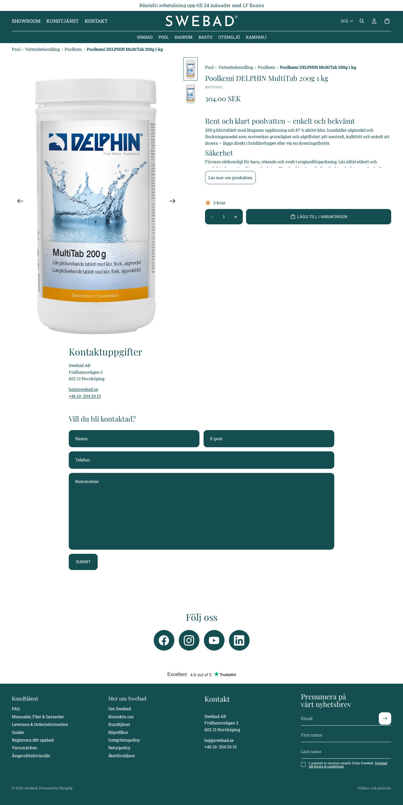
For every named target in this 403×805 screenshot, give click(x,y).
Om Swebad (119, 709)
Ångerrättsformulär (31, 755)
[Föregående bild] (18, 201)
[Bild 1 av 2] (190, 69)
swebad (30, 788)
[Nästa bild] (174, 201)
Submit (83, 561)
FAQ (15, 709)
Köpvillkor (118, 732)
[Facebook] (164, 640)
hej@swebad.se (83, 389)
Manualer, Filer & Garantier (38, 716)
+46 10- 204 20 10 (85, 396)
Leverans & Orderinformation (40, 724)
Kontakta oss (121, 716)
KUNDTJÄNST (62, 21)
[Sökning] (361, 20)
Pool (16, 49)
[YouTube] (214, 640)
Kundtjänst (119, 724)
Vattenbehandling (43, 49)
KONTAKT (96, 21)
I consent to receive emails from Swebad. (348, 764)
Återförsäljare (121, 755)
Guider (18, 732)
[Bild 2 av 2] (190, 93)
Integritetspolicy (124, 740)
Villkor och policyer (374, 788)
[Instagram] (189, 640)
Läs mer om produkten (230, 177)
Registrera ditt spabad (33, 740)
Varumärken (24, 748)
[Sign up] (385, 718)
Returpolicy (119, 748)
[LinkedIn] (239, 640)
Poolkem (74, 49)
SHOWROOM (26, 21)
